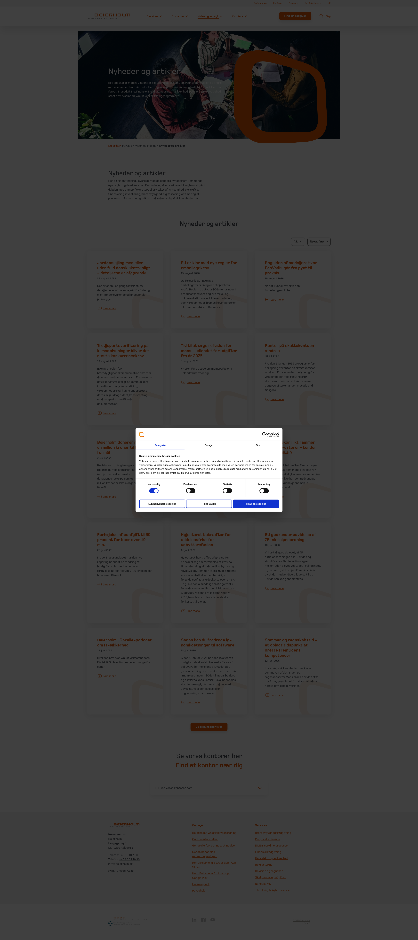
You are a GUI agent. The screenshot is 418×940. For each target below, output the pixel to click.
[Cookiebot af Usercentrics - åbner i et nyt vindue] (264, 434)
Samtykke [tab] (160, 445)
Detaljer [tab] (209, 445)
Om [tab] (258, 445)
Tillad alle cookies (256, 503)
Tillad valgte (209, 503)
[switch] (190, 490)
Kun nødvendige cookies (162, 503)
